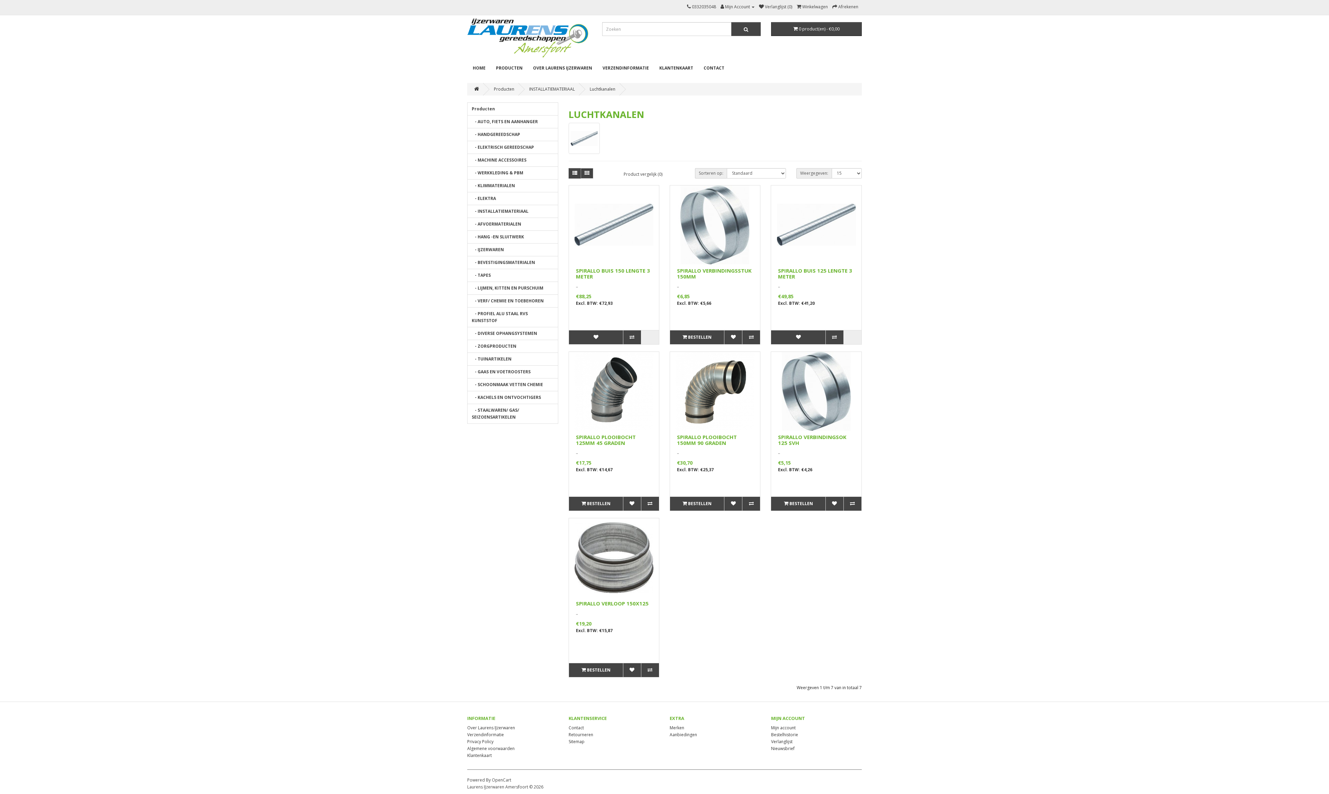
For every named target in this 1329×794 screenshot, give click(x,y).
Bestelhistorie (784, 735)
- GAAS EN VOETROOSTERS (501, 372)
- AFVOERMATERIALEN (496, 224)
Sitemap (577, 742)
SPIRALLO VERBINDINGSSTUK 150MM (714, 273)
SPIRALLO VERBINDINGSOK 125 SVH (812, 439)
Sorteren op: (711, 173)
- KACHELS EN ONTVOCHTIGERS (506, 397)
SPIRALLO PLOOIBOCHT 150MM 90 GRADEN (707, 439)
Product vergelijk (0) (643, 174)
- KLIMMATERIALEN (493, 186)
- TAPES (481, 275)
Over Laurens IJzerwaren (562, 68)
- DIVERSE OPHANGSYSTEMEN (504, 333)
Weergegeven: (814, 173)
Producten (509, 68)
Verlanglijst (782, 742)
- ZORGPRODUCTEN (494, 346)
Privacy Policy (480, 742)
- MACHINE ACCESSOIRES (499, 160)
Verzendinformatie (626, 68)
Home (479, 68)
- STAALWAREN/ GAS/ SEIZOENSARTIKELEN (495, 413)
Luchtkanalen (602, 89)
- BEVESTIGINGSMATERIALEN (503, 262)
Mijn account (783, 728)
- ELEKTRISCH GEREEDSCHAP (503, 147)
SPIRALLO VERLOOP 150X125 (612, 603)
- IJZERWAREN (488, 250)
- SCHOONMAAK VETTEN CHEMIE (507, 384)
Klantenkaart (676, 68)
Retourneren (581, 735)
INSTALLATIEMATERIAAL (552, 89)
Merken (677, 728)
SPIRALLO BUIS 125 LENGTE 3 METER (815, 273)
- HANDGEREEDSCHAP (496, 134)
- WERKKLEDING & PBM (497, 173)
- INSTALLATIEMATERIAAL (500, 211)
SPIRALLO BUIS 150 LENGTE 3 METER (613, 273)
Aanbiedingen (683, 735)
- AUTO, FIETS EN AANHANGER (505, 122)
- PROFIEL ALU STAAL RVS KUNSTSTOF (500, 317)
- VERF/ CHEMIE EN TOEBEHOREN (508, 301)
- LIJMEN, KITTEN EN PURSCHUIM (507, 288)
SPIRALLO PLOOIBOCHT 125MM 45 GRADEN (606, 439)
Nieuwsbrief (783, 748)
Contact (714, 68)
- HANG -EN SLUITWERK (498, 237)
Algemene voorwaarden (491, 748)
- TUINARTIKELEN (492, 359)
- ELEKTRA (484, 198)
